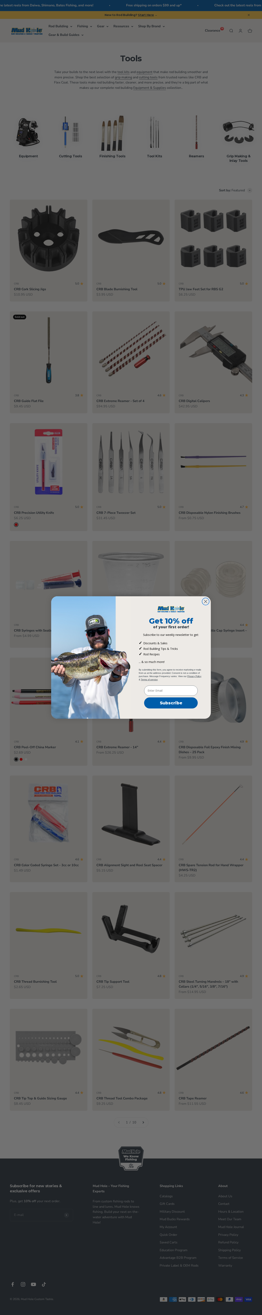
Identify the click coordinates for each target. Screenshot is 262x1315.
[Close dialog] (205, 601)
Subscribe (171, 702)
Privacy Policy (194, 676)
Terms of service (149, 679)
